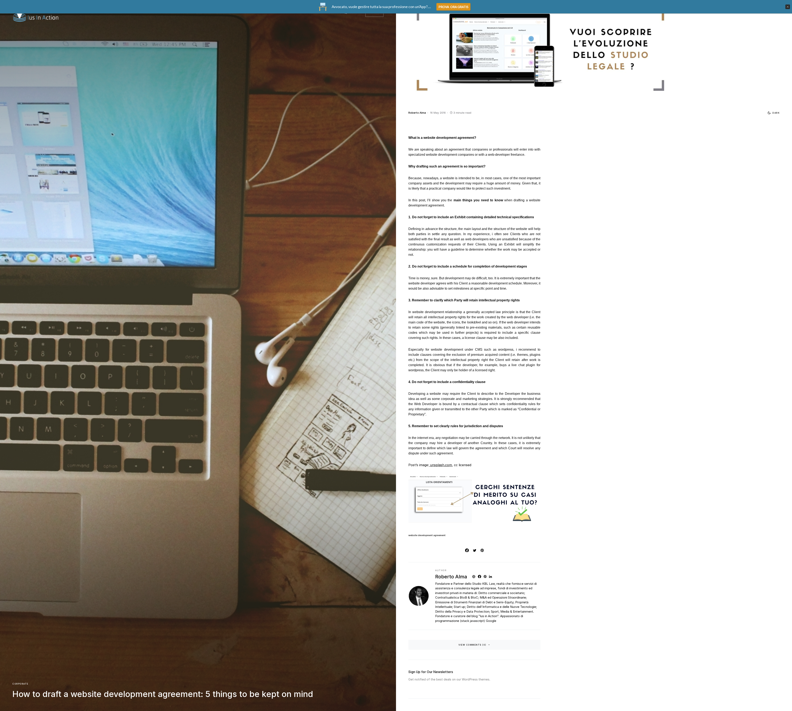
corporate (20, 684)
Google (491, 621)
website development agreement (427, 535)
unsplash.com (440, 465)
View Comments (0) (472, 645)
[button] (773, 113)
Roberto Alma (451, 577)
